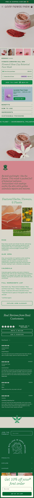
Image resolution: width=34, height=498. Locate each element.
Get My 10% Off (17, 493)
